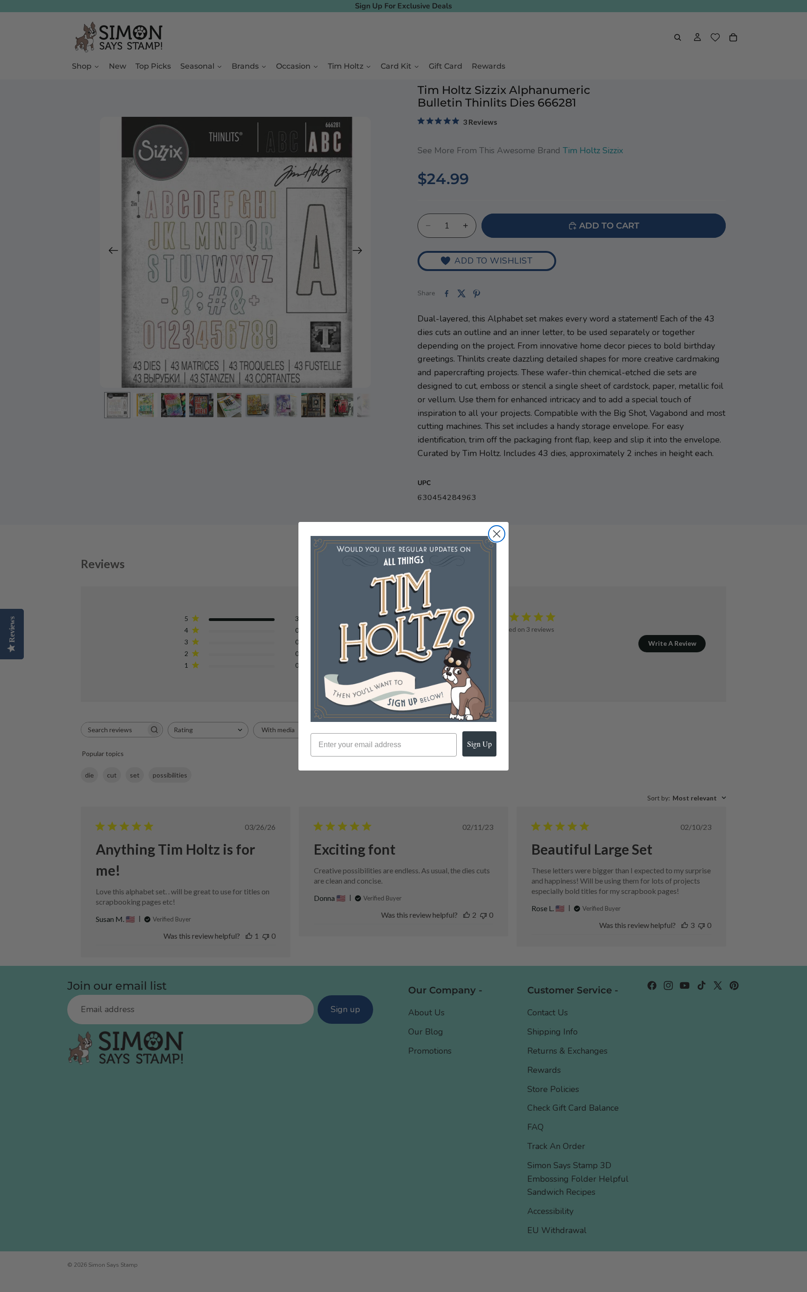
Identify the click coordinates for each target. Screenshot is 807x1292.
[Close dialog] (496, 534)
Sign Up (479, 744)
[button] (403, 629)
